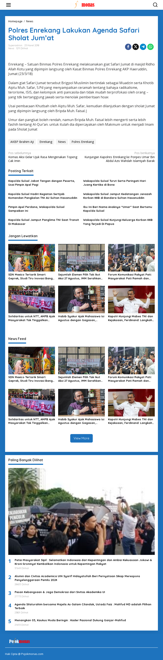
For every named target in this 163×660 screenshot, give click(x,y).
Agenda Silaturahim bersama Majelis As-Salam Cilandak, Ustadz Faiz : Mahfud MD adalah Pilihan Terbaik (83, 606)
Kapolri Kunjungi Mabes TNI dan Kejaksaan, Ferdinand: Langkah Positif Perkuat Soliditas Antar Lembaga (130, 318)
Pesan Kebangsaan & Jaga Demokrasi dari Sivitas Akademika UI (60, 592)
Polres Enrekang (83, 142)
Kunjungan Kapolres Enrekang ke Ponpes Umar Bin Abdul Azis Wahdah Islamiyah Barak (119, 157)
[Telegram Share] (143, 47)
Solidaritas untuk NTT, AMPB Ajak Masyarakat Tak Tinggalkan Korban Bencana (31, 318)
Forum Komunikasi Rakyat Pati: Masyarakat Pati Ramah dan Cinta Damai (130, 276)
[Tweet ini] (135, 47)
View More (81, 438)
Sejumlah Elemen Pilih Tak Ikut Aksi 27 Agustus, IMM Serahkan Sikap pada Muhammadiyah (79, 276)
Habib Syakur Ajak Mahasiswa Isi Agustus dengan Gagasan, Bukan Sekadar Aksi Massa (81, 318)
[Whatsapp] (150, 47)
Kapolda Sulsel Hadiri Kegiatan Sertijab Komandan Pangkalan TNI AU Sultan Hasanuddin (42, 195)
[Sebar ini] (128, 47)
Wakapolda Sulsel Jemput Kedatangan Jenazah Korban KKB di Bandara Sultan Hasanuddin (117, 195)
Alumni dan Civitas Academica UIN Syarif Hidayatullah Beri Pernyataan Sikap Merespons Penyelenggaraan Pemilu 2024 (77, 578)
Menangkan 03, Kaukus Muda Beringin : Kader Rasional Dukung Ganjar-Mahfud (70, 620)
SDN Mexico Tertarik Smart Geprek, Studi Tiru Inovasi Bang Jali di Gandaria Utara (30, 276)
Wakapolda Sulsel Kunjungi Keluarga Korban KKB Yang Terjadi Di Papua (118, 221)
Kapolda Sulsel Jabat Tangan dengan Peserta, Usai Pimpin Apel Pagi (41, 182)
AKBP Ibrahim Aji (22, 142)
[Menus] (8, 5)
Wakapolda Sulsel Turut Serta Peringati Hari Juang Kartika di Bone (114, 182)
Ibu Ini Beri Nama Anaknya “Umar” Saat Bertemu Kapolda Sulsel (117, 208)
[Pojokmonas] (82, 5)
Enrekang (45, 142)
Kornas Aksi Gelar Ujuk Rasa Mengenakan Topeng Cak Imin (42, 157)
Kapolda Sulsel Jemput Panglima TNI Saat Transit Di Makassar (43, 221)
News (11, 48)
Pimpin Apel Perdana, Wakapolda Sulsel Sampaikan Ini (36, 208)
